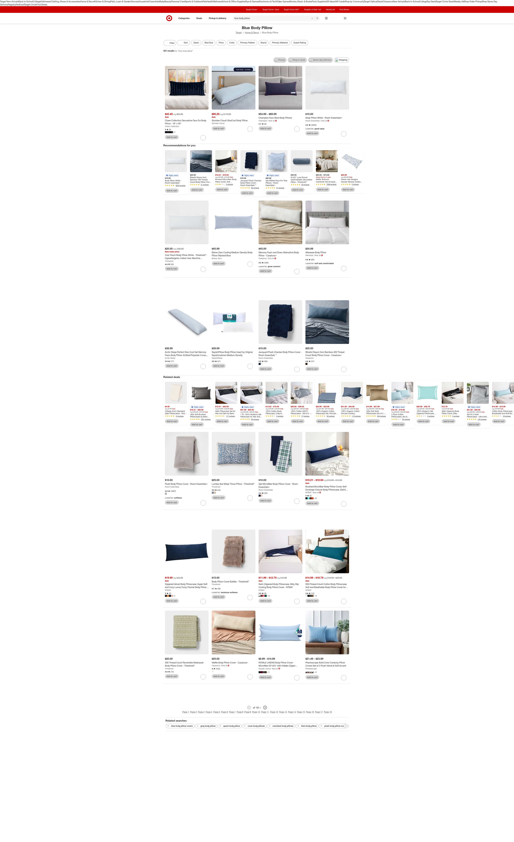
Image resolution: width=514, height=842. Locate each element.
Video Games (283, 1)
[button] (172, 175)
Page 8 (240, 712)
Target (239, 32)
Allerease (309, 255)
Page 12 (274, 712)
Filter (172, 43)
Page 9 (247, 712)
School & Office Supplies (233, 1)
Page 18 (328, 712)
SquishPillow (217, 358)
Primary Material (280, 42)
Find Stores (41, 4)
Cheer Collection (172, 126)
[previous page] (249, 707)
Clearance (388, 1)
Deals (380, 1)
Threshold (169, 261)
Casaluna (263, 258)
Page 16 (310, 712)
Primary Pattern (247, 42)
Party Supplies (319, 1)
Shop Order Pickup (473, 1)
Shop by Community (354, 1)
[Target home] (169, 18)
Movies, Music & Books (301, 1)
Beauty (167, 1)
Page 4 (209, 712)
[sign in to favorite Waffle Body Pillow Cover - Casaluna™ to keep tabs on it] (250, 676)
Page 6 (224, 712)
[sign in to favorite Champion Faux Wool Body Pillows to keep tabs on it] (297, 129)
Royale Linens (265, 668)
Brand (263, 42)
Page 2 (193, 712)
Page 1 (185, 712)
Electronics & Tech (268, 1)
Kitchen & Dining (102, 1)
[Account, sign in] (331, 18)
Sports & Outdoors (193, 1)
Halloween (46, 1)
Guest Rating (299, 42)
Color (232, 42)
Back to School (25, 1)
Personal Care (178, 1)
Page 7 (232, 712)
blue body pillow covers (182, 726)
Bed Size (209, 42)
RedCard (20, 4)
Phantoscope (311, 668)
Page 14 (292, 712)
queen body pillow (231, 726)
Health (210, 1)
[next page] (265, 707)
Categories (184, 18)
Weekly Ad (459, 1)
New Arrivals (399, 1)
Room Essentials (312, 121)
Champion (263, 121)
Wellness (217, 1)
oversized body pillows (283, 726)
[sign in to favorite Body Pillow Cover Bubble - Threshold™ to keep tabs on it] (250, 597)
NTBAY (308, 492)
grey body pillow (208, 726)
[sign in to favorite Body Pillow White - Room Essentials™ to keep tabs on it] (343, 134)
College (37, 1)
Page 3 (201, 712)
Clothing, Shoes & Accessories (65, 1)
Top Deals (431, 1)
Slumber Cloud (218, 123)
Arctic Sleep (170, 358)
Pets (204, 1)
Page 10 (256, 712)
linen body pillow (309, 726)
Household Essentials (149, 1)
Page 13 (283, 712)
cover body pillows (256, 726)
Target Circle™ (252, 9)
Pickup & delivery (217, 18)
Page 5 (216, 712)
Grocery (135, 1)
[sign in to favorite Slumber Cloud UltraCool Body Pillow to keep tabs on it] (250, 129)
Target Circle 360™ (291, 9)
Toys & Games (252, 1)
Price (221, 42)
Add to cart (172, 137)
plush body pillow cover (335, 726)
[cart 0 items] (345, 18)
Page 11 (265, 712)
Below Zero (217, 258)
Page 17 (319, 712)
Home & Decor (87, 1)
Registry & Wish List (312, 9)
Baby (161, 1)
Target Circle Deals (445, 1)
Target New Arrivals (9, 1)
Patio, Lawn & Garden (120, 1)
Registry (12, 4)
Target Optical (370, 1)
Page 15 (301, 712)
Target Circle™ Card (270, 9)
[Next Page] (348, 43)
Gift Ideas (330, 1)
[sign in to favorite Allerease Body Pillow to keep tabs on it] (343, 268)
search (317, 18)
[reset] (312, 18)
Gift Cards (340, 1)
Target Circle (30, 4)
